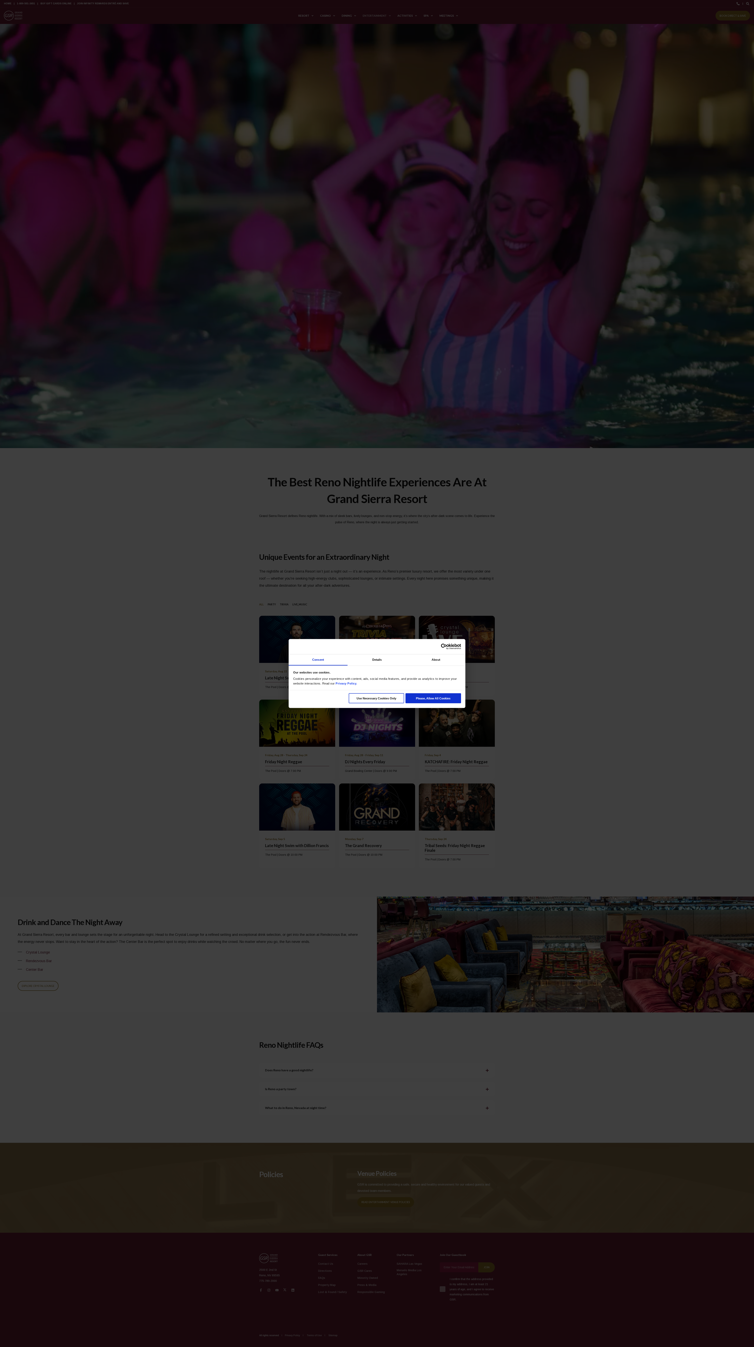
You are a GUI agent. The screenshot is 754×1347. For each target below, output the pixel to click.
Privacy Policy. (346, 683)
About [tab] (436, 659)
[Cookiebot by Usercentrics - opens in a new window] (444, 647)
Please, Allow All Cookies (433, 698)
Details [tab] (377, 659)
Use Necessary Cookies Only (376, 698)
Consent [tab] (318, 659)
